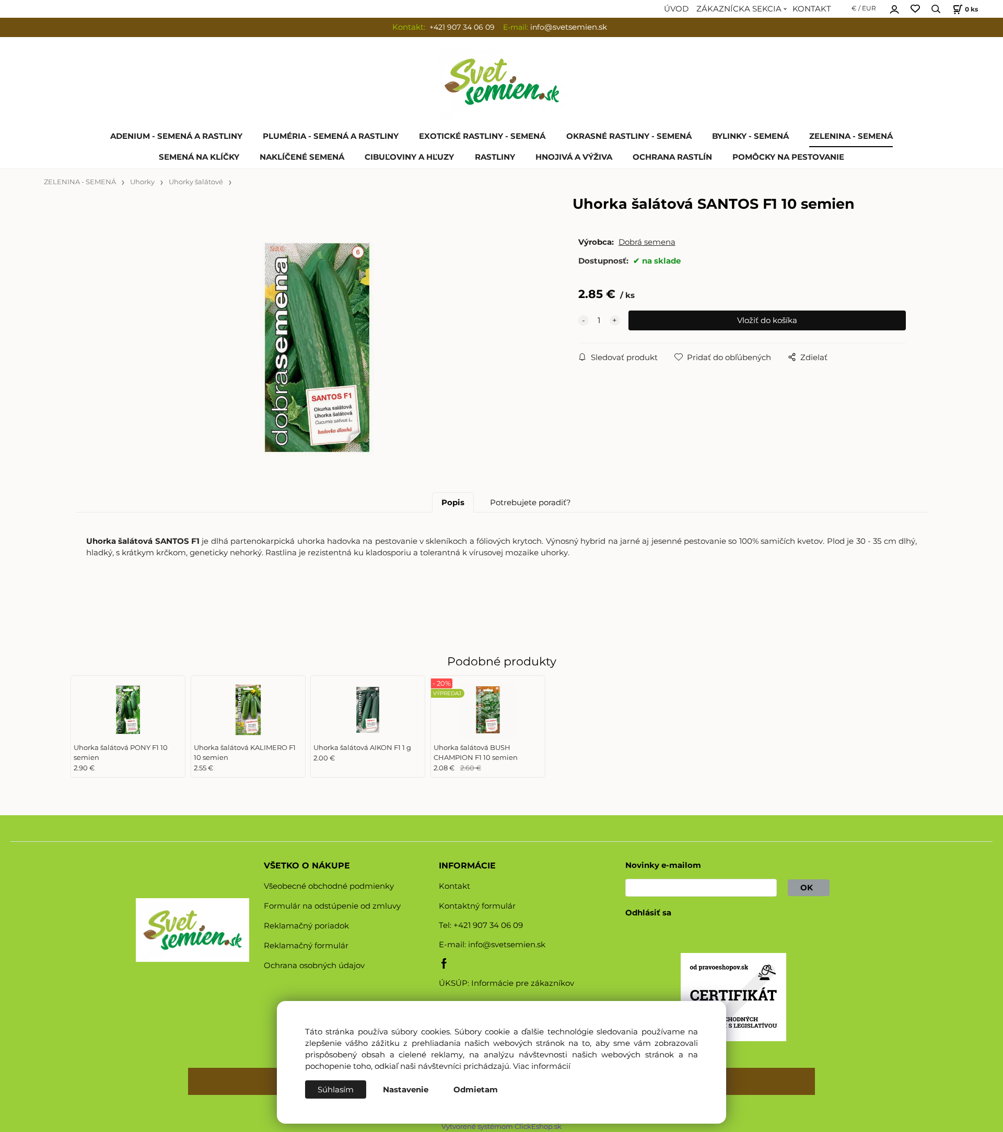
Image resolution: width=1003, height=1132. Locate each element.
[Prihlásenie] (894, 8)
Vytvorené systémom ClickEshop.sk (501, 1126)
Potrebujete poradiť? (530, 502)
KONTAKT (811, 9)
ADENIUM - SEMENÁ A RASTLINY (176, 136)
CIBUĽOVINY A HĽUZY (409, 157)
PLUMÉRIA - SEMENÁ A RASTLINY (331, 136)
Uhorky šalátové (196, 182)
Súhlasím (336, 1089)
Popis (452, 502)
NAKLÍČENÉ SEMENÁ (302, 157)
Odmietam (475, 1089)
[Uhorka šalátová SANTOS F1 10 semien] (317, 347)
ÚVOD (676, 9)
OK (808, 887)
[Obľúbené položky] (915, 9)
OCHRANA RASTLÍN (672, 157)
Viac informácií (541, 1066)
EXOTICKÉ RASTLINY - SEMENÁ (482, 136)
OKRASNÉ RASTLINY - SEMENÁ (629, 136)
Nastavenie (405, 1089)
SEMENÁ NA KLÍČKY (199, 157)
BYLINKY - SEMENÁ (750, 136)
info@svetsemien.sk (506, 944)
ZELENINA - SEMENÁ (851, 136)
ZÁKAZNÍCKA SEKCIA (739, 9)
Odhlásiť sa (648, 912)
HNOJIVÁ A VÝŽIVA (573, 157)
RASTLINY (495, 157)
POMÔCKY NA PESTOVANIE (788, 157)
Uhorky (142, 182)
